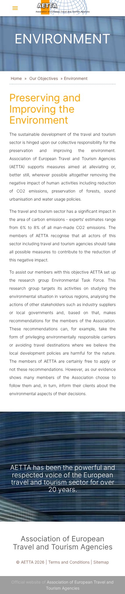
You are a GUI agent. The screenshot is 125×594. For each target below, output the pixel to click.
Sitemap (101, 562)
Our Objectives (43, 78)
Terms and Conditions (69, 562)
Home (17, 78)
